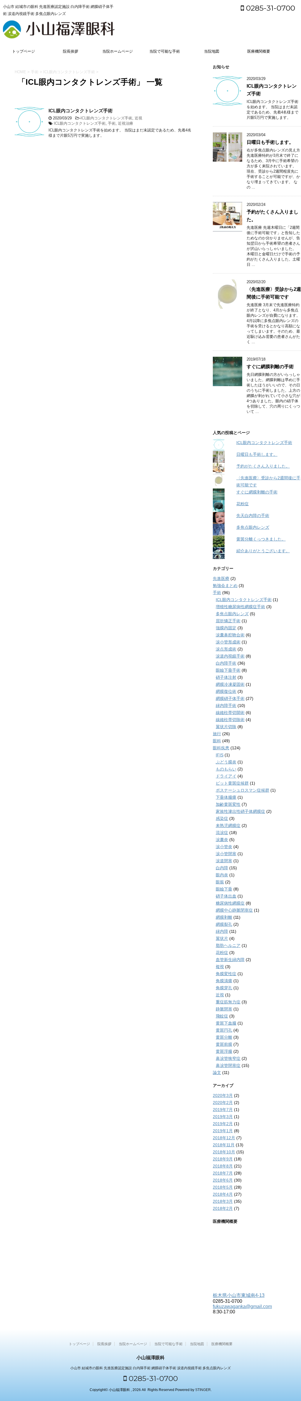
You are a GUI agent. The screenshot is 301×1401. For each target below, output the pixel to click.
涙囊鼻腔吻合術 (230, 635)
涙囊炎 (222, 839)
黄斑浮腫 (224, 1051)
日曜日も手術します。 (270, 142)
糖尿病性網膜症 (230, 903)
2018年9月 (223, 1159)
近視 (138, 118)
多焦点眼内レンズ (252, 527)
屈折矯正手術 (228, 620)
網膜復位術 (226, 691)
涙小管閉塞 (226, 853)
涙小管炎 (224, 846)
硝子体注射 (226, 677)
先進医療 (221, 578)
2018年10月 (224, 1152)
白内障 (222, 867)
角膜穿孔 (224, 987)
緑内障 (222, 931)
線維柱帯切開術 (230, 712)
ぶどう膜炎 (226, 762)
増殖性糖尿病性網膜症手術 (240, 606)
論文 (217, 1072)
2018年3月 (223, 1201)
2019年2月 (223, 1123)
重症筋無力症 (228, 1002)
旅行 (217, 733)
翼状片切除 (226, 726)
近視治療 (125, 123)
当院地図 (211, 51)
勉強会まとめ (225, 585)
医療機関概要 (258, 51)
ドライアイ (226, 776)
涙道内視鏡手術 (230, 656)
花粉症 (242, 503)
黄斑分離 (224, 1037)
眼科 (217, 740)
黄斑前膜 (224, 1044)
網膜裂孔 (224, 924)
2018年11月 (224, 1145)
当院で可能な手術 (164, 51)
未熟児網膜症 (228, 825)
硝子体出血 (226, 896)
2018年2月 (223, 1208)
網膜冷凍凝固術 (230, 684)
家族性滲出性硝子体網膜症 (240, 811)
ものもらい (226, 769)
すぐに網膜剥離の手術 (270, 366)
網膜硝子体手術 (230, 698)
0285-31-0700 (269, 8)
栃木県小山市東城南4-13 (239, 1295)
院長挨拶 (70, 51)
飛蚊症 (222, 1016)
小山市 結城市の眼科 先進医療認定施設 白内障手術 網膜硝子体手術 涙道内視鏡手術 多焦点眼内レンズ (150, 1368)
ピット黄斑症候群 (232, 783)
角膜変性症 (226, 973)
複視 (220, 966)
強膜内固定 (226, 628)
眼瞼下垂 (224, 889)
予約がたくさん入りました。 (263, 466)
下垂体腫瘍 (226, 797)
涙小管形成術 (228, 642)
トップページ (23, 51)
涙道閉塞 (224, 860)
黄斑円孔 (224, 1030)
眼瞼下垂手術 (228, 670)
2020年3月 (223, 1095)
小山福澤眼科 (150, 1357)
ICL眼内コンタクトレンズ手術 (81, 110)
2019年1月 (223, 1130)
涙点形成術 (226, 649)
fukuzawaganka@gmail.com (242, 1306)
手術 (112, 123)
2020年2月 (223, 1102)
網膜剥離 (224, 917)
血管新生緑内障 (230, 959)
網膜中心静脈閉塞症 (234, 910)
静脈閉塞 (224, 1009)
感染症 (222, 818)
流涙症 (222, 832)
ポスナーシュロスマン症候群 (242, 790)
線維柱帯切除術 (230, 719)
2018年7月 (223, 1173)
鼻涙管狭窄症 (228, 1058)
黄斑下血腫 (226, 1023)
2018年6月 (223, 1180)
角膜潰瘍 (224, 980)
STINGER (203, 1390)
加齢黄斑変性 (228, 804)
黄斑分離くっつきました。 (261, 539)
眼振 (220, 882)
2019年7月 (223, 1109)
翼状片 (222, 938)
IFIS (219, 755)
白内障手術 (226, 663)
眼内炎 (222, 875)
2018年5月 (223, 1187)
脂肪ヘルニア (228, 945)
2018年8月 (223, 1166)
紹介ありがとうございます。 (263, 550)
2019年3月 (223, 1116)
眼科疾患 (221, 747)
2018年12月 (224, 1137)
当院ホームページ (117, 51)
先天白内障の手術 (252, 515)
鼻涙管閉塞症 (228, 1065)
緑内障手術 (226, 705)
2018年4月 (223, 1194)
